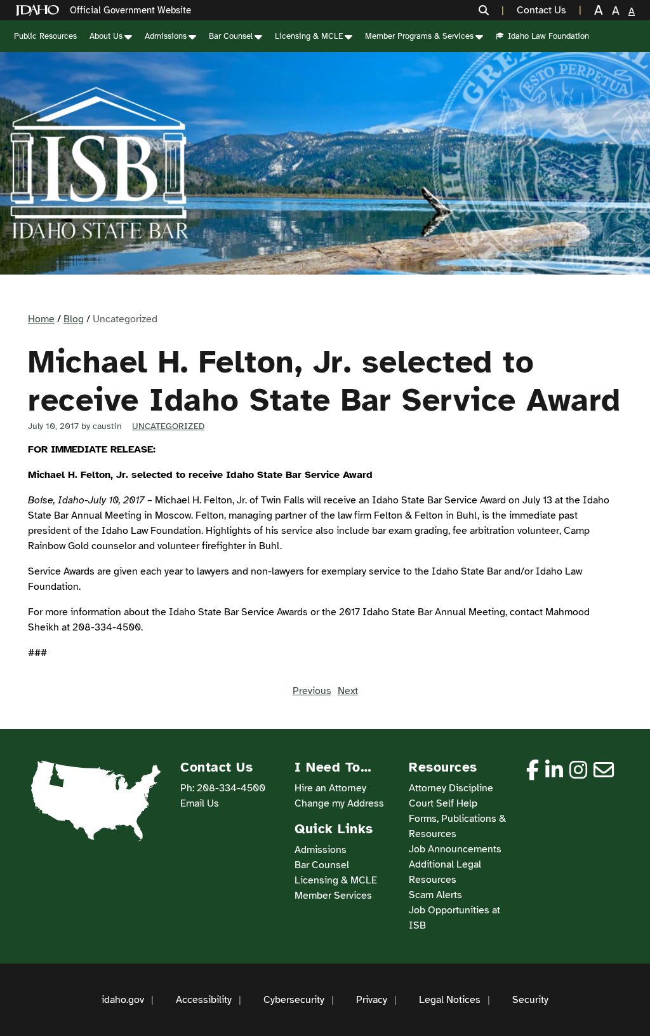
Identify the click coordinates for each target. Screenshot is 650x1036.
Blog (73, 319)
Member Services (333, 895)
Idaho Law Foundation (548, 36)
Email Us (199, 803)
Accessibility (204, 999)
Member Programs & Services (419, 36)
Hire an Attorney (330, 788)
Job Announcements (455, 849)
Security (530, 999)
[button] (491, 10)
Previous (312, 691)
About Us (106, 36)
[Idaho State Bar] (99, 163)
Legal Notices (450, 999)
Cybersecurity (293, 999)
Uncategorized (168, 426)
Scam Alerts (435, 895)
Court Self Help (443, 803)
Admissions (166, 36)
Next (348, 691)
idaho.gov (123, 999)
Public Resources (45, 36)
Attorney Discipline (451, 788)
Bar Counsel (231, 36)
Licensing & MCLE (309, 36)
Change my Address (339, 803)
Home (41, 319)
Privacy (371, 999)
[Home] (40, 10)
